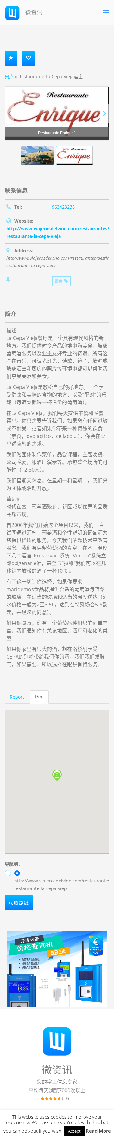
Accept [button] (74, 1131)
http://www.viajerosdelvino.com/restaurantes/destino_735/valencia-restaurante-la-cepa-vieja (61, 884)
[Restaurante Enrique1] (57, 113)
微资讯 (33, 12)
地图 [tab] (39, 697)
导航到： (13, 864)
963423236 (63, 207)
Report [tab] (17, 697)
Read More (98, 1131)
